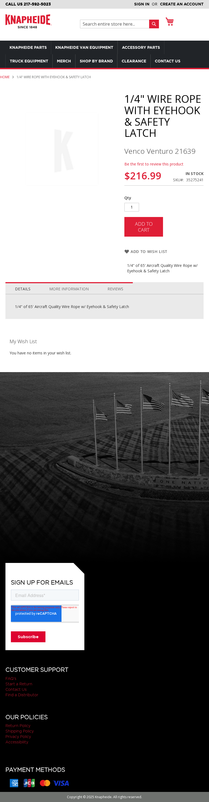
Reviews (115, 288)
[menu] (104, 54)
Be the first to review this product (153, 164)
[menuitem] (28, 47)
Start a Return (18, 684)
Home (5, 77)
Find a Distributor (21, 695)
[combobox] (116, 24)
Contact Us (16, 689)
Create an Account (182, 4)
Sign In (141, 4)
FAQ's (10, 678)
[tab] (22, 287)
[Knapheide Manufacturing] (28, 24)
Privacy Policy (18, 736)
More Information (69, 288)
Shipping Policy (19, 731)
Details (22, 288)
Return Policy (17, 725)
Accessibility (16, 742)
